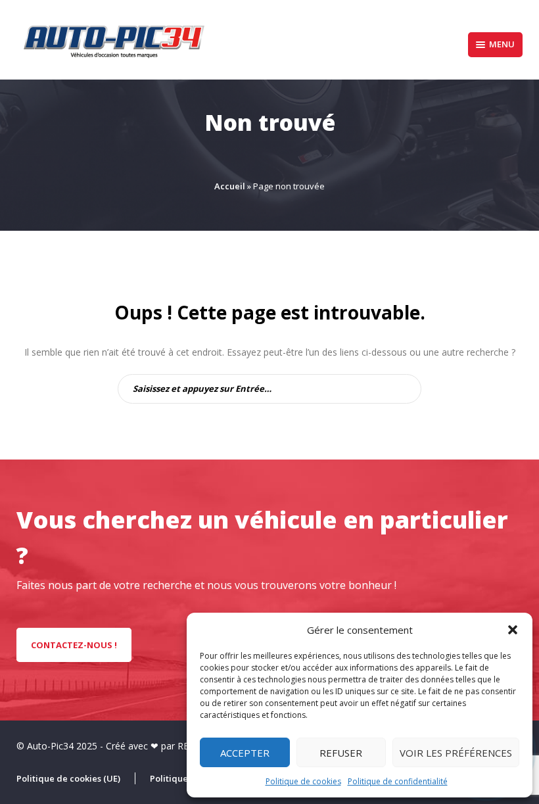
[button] (512, 629)
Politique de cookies (303, 781)
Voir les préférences (456, 752)
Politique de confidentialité (398, 781)
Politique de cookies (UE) (68, 778)
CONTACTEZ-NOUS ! (74, 645)
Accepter (245, 752)
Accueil (229, 186)
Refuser (340, 752)
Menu (502, 44)
